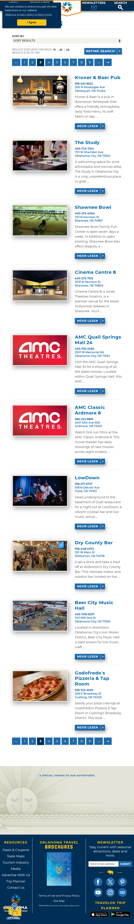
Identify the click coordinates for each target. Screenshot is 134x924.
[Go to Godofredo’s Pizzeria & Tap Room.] (40, 686)
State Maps (16, 856)
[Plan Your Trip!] (13, 911)
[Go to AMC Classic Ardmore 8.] (40, 420)
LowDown (87, 478)
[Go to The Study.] (40, 155)
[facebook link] (98, 882)
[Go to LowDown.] (40, 491)
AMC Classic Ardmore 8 (90, 410)
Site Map (59, 901)
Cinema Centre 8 (95, 272)
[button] (120, 6)
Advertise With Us (16, 875)
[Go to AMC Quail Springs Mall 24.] (40, 350)
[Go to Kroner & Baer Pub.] (40, 91)
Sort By (18, 36)
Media (16, 869)
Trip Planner (15, 881)
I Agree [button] (31, 22)
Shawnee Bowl (93, 207)
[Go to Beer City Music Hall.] (40, 616)
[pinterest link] (122, 882)
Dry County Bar (94, 542)
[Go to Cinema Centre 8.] (40, 285)
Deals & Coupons (15, 850)
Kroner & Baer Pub (97, 77)
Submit (125, 864)
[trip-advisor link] (122, 892)
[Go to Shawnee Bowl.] (40, 220)
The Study (87, 142)
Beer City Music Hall (94, 605)
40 (67, 49)
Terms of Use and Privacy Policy (59, 895)
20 (60, 49)
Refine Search (100, 51)
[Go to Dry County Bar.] (40, 556)
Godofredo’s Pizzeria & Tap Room (92, 678)
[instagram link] (110, 892)
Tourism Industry (16, 862)
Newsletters (94, 3)
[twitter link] (110, 882)
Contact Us (15, 888)
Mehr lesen (87, 126)
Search (120, 3)
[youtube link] (98, 892)
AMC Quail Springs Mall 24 (98, 339)
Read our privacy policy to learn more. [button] (28, 14)
